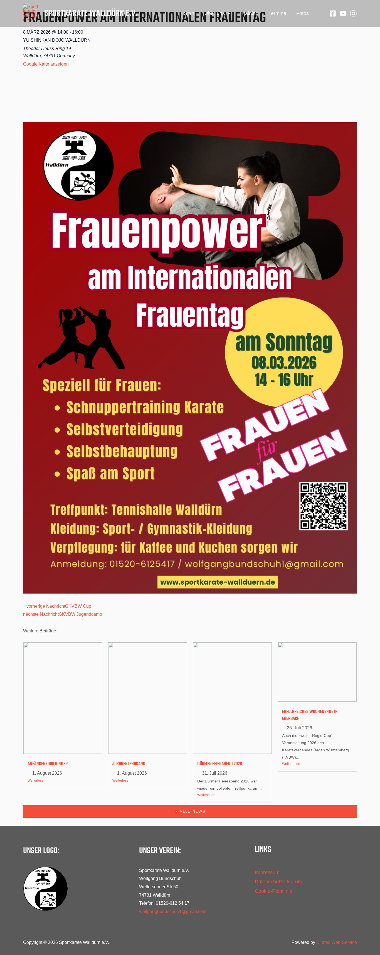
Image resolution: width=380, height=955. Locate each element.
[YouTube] (343, 13)
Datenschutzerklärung (279, 881)
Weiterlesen (37, 780)
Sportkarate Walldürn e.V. (90, 13)
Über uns (214, 13)
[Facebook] (332, 13)
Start (189, 13)
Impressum (267, 872)
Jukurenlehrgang (128, 764)
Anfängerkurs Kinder (48, 764)
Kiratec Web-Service (336, 942)
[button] (228, 13)
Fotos (302, 13)
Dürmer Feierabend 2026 (219, 764)
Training (249, 13)
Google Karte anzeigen (46, 64)
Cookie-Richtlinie (273, 891)
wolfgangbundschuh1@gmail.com (172, 911)
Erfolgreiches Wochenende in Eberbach (310, 715)
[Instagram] (353, 13)
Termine (277, 13)
